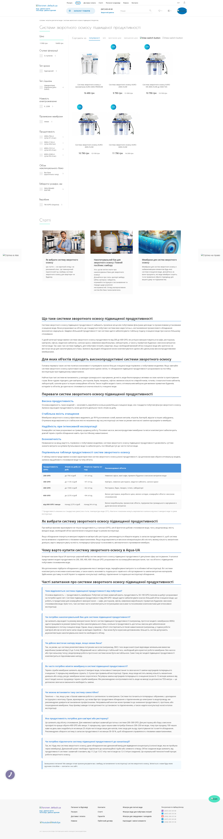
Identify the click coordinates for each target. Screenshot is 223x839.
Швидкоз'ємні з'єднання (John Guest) (50, 87)
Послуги (69, 3)
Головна (42, 20)
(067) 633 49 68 (170, 811)
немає (46, 121)
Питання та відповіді (113, 3)
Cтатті (100, 812)
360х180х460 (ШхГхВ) (49, 189)
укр (178, 3)
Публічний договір (105, 821)
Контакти (135, 3)
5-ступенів (48, 56)
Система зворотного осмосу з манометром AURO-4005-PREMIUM (89, 86)
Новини (126, 3)
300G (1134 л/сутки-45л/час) (50, 143)
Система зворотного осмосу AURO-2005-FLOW (123, 86)
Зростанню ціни (114, 38)
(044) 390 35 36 (170, 822)
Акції (78, 3)
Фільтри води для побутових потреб (137, 812)
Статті (101, 3)
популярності (94, 38)
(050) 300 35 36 (170, 816)
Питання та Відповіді (79, 807)
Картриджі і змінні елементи (134, 821)
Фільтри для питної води (54, 20)
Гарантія (101, 816)
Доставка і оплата (90, 3)
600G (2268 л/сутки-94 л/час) (50, 155)
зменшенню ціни (131, 38)
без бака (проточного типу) (51, 173)
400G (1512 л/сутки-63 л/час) (50, 149)
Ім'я (104, 38)
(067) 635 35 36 (170, 814)
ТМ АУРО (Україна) (51, 205)
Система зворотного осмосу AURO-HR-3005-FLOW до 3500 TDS (156, 86)
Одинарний (49, 71)
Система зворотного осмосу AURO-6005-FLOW (123, 146)
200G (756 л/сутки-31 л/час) (50, 137)
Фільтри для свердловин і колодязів (137, 816)
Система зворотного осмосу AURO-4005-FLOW (89, 146)
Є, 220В (47, 106)
